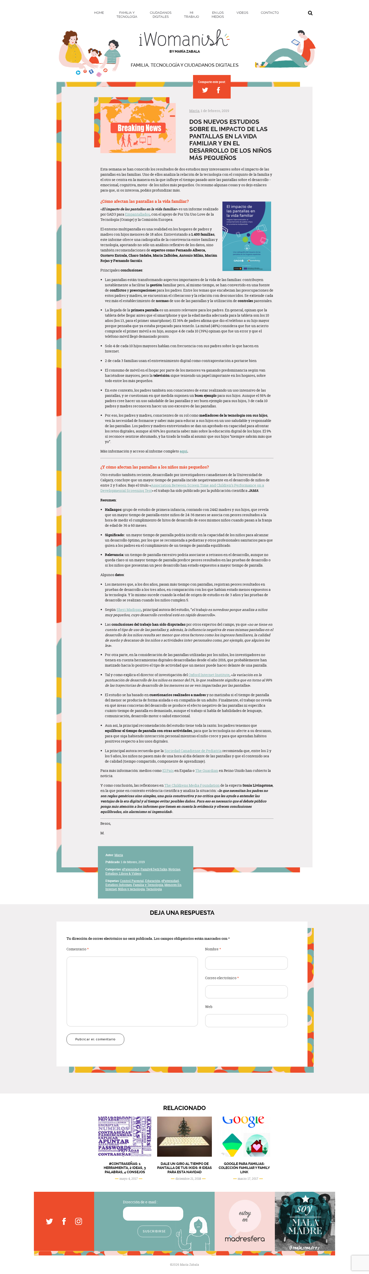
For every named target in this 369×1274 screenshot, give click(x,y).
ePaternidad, (131, 869)
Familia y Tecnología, (148, 885)
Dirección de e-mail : (140, 1202)
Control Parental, (132, 881)
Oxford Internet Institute (209, 674)
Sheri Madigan (128, 609)
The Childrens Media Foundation (192, 785)
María (194, 110)
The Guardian (206, 770)
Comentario (78, 949)
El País (168, 770)
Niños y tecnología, (131, 889)
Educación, (153, 881)
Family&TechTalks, (154, 869)
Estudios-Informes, (118, 885)
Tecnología (154, 889)
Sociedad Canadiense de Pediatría (193, 750)
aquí (183, 451)
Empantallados (137, 214)
